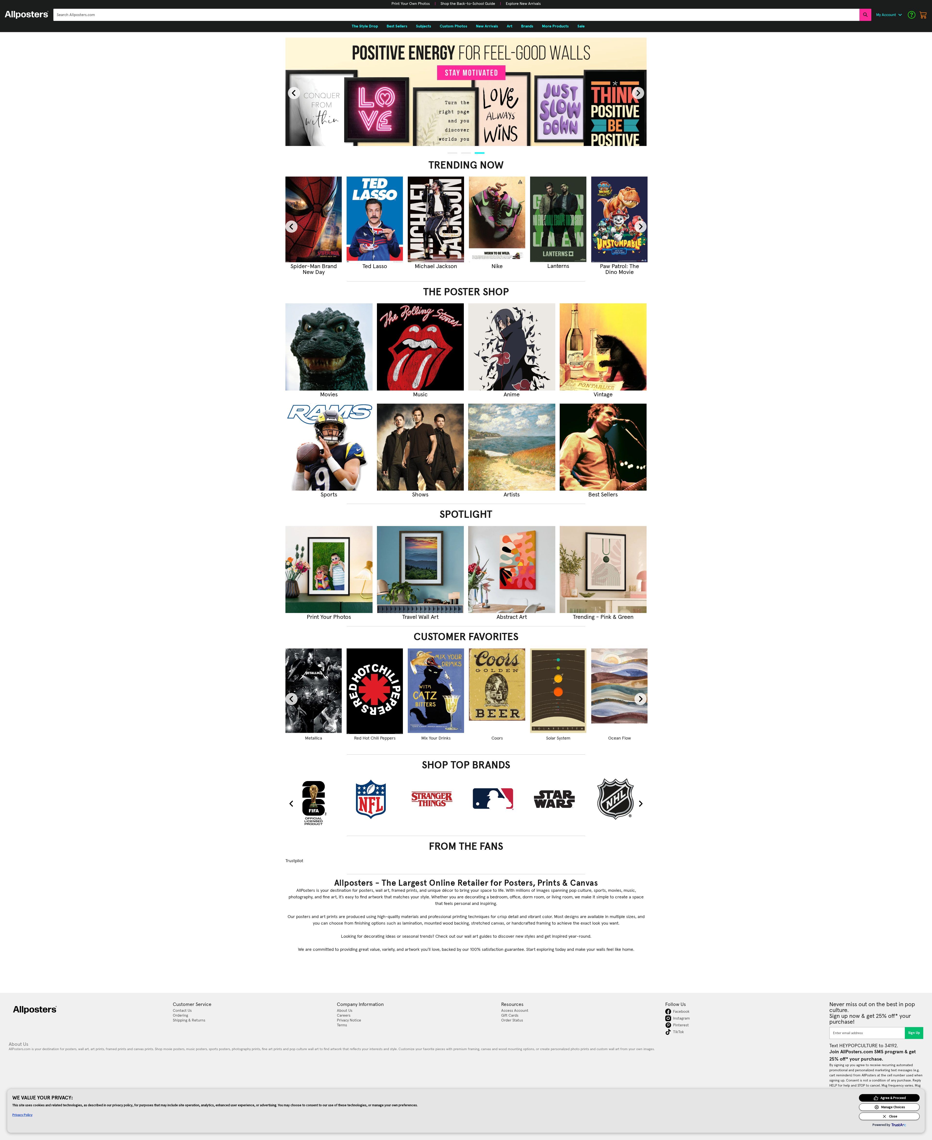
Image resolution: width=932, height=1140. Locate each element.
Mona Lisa (558, 738)
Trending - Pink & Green (603, 617)
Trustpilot (294, 861)
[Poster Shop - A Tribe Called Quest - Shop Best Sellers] (603, 447)
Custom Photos (453, 26)
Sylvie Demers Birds (619, 738)
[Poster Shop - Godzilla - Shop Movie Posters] (329, 347)
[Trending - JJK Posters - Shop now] (375, 219)
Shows (420, 495)
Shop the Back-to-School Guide (468, 4)
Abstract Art (512, 617)
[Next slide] (638, 93)
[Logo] (27, 15)
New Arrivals (487, 26)
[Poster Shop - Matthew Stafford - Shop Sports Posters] (329, 447)
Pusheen (374, 738)
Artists (512, 495)
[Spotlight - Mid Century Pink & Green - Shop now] (603, 569)
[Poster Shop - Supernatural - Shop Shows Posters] (420, 447)
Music (420, 395)
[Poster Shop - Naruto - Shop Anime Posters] (511, 347)
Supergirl (313, 266)
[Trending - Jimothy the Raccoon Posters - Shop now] (436, 219)
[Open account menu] (900, 15)
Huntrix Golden (313, 738)
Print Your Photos (329, 617)
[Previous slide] (294, 93)
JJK (374, 266)
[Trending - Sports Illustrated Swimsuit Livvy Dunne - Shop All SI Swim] (497, 219)
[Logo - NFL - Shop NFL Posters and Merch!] (375, 799)
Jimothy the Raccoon (436, 269)
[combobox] (456, 15)
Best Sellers (603, 495)
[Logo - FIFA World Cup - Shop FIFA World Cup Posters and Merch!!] (313, 803)
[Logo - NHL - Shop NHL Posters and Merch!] (619, 799)
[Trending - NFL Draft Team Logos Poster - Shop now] (558, 219)
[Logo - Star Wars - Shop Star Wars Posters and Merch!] (558, 799)
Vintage (603, 395)
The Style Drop (365, 26)
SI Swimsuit (497, 266)
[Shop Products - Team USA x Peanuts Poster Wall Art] (497, 691)
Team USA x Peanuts (497, 738)
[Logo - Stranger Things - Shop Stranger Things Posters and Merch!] (436, 799)
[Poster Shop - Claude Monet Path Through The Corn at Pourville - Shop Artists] (511, 447)
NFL (558, 266)
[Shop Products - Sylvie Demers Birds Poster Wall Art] (619, 691)
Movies (329, 395)
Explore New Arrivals (523, 4)
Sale (581, 26)
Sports (329, 495)
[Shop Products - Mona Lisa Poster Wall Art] (558, 691)
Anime (512, 395)
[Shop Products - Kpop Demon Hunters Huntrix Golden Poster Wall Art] (313, 691)
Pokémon (619, 266)
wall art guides (478, 936)
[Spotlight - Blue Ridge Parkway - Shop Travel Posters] (420, 569)
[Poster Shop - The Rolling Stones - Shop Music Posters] (420, 347)
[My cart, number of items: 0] (923, 15)
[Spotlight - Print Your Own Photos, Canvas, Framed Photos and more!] (329, 569)
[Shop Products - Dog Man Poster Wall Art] (436, 691)
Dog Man (436, 738)
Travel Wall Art (420, 617)
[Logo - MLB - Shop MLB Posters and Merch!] (497, 799)
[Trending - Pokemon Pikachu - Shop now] (619, 219)
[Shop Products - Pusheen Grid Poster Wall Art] (375, 691)
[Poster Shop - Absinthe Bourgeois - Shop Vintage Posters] (603, 347)
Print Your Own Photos (410, 4)
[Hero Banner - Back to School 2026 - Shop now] (466, 92)
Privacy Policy (22, 1115)
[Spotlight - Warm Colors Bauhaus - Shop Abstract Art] (511, 569)
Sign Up (914, 1033)
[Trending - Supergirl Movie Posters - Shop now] (313, 219)
